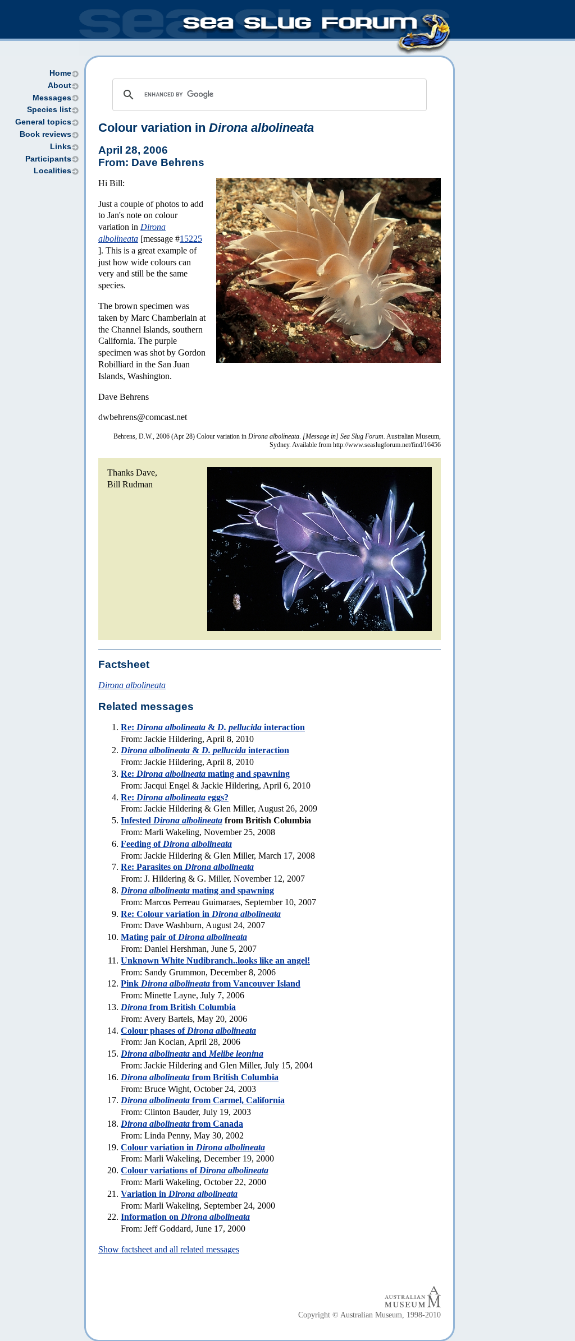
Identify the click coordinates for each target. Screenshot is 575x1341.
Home (60, 73)
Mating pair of (184, 937)
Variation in (179, 1194)
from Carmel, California (203, 1100)
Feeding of (176, 844)
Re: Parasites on (187, 867)
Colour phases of (188, 1030)
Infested (171, 820)
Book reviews (45, 134)
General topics (43, 122)
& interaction (205, 750)
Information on (185, 1217)
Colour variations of (194, 1170)
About (59, 85)
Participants (48, 159)
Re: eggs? (175, 797)
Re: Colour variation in (201, 914)
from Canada (182, 1123)
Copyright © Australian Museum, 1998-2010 (369, 1315)
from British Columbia (178, 1007)
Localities (52, 171)
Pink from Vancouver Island (210, 983)
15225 (191, 238)
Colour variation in (193, 1147)
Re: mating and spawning (205, 773)
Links (60, 146)
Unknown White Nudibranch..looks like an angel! (215, 960)
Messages (52, 98)
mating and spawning (197, 890)
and (192, 1053)
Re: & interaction (213, 727)
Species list (49, 109)
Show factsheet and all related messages (168, 1249)
